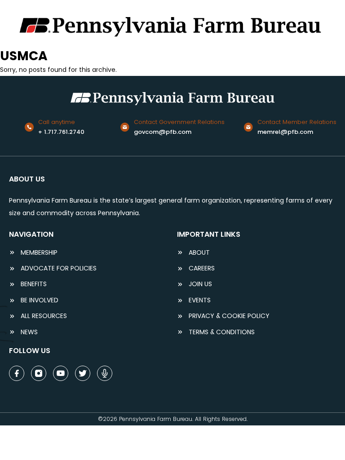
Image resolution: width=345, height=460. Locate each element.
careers (202, 268)
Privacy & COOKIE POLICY (229, 316)
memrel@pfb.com (285, 132)
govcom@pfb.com (162, 132)
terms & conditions (222, 332)
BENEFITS (34, 284)
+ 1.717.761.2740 (61, 132)
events (200, 300)
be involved (39, 300)
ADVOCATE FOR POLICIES (59, 268)
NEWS (29, 332)
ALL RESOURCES (44, 316)
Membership (39, 252)
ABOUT (199, 252)
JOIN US (200, 284)
